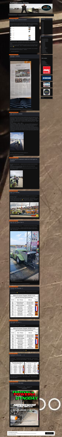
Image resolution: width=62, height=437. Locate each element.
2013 (43, 23)
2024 (43, 32)
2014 (43, 24)
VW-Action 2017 (44, 51)
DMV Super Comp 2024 (45, 41)
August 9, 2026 (16, 18)
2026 (13, 57)
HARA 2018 (43, 46)
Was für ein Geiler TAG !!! (17, 222)
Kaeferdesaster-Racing (19, 3)
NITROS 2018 (44, 50)
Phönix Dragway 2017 (45, 64)
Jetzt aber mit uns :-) (15, 322)
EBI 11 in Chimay (14, 192)
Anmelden (42, 97)
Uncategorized (16, 223)
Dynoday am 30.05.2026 (16, 383)
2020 (43, 29)
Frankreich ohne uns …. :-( (17, 355)
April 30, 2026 (16, 381)
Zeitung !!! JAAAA (15, 56)
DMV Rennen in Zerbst (16, 113)
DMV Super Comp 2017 (45, 40)
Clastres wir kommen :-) (16, 288)
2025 (43, 33)
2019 (43, 28)
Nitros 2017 (43, 49)
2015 (43, 25)
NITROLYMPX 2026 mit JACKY (18, 19)
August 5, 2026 (16, 54)
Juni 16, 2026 (16, 320)
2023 (43, 31)
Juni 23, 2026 (16, 286)
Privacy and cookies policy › (12, 434)
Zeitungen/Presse (44, 62)
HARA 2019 (43, 45)
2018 (43, 27)
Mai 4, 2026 (15, 353)
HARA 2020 (43, 44)
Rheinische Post (44, 63)
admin (12, 18)
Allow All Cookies (49, 433)
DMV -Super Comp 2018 (45, 39)
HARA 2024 (43, 42)
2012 (43, 22)
